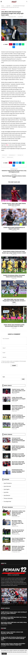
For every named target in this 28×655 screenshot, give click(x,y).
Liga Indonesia (7, 486)
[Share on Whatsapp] (23, 44)
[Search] (26, 1)
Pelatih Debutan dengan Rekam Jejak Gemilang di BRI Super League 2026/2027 (18, 447)
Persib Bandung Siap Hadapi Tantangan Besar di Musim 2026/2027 (18, 471)
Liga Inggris (6, 489)
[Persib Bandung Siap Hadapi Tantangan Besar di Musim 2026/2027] (6, 471)
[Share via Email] (14, 47)
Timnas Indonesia (8, 498)
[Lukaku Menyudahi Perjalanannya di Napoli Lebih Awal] (14, 217)
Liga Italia (8, 5)
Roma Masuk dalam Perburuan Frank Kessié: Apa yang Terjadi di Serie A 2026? (14, 252)
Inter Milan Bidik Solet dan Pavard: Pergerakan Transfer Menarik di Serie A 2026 (14, 301)
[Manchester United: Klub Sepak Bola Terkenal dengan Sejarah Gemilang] (6, 513)
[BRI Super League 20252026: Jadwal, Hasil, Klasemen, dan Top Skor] (6, 522)
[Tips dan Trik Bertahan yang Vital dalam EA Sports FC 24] (6, 532)
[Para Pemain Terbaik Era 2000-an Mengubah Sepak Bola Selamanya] (6, 540)
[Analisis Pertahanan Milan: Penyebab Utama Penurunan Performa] (14, 265)
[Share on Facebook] (14, 44)
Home (2, 5)
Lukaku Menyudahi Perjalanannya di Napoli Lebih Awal (14, 228)
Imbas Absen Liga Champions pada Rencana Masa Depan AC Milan (14, 325)
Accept (4, 653)
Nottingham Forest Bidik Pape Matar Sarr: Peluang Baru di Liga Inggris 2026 (18, 455)
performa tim (20, 155)
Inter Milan (4, 155)
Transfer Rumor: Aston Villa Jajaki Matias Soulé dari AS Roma (14, 204)
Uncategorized (7, 501)
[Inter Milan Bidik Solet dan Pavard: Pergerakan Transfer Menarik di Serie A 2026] (14, 288)
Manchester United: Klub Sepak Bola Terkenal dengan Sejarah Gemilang (18, 513)
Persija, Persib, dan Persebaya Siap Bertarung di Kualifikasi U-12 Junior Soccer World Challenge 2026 (13, 638)
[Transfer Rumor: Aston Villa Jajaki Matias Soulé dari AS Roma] (14, 193)
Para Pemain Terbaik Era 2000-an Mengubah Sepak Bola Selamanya (18, 539)
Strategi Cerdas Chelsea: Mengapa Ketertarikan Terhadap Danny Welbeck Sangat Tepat (13, 644)
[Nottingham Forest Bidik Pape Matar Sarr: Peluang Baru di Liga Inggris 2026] (6, 456)
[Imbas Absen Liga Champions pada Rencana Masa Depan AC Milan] (14, 314)
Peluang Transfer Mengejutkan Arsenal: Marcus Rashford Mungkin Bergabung (18, 440)
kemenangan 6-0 (12, 155)
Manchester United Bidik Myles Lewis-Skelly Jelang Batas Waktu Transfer (18, 463)
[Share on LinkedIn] (20, 44)
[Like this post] (11, 44)
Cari (4, 376)
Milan (7, 145)
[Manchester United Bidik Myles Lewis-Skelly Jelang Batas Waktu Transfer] (6, 463)
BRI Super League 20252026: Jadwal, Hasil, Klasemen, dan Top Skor (17, 522)
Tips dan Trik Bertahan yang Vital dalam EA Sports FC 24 (18, 531)
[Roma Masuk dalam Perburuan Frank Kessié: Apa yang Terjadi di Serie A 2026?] (14, 241)
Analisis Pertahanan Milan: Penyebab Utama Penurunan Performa (14, 276)
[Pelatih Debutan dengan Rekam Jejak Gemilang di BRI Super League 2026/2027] (6, 448)
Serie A (3, 157)
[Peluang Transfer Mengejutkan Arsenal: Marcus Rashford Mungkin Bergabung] (6, 440)
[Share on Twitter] (17, 44)
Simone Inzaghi (10, 157)
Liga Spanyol (7, 495)
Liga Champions (8, 483)
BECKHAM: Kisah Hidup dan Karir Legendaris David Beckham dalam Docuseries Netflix (18, 548)
